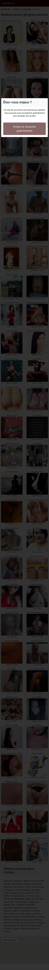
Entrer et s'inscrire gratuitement (24, 128)
